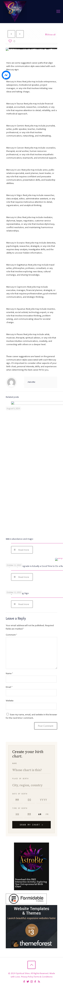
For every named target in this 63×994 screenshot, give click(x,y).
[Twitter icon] (28, 981)
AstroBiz (31, 381)
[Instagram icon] (31, 981)
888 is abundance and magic (19, 538)
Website (9, 700)
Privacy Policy (27, 976)
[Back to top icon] (31, 965)
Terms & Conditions (43, 976)
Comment (11, 634)
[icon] (35, 981)
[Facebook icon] (24, 981)
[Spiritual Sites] (15, 11)
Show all (51, 34)
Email (9, 686)
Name (9, 673)
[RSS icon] (39, 981)
